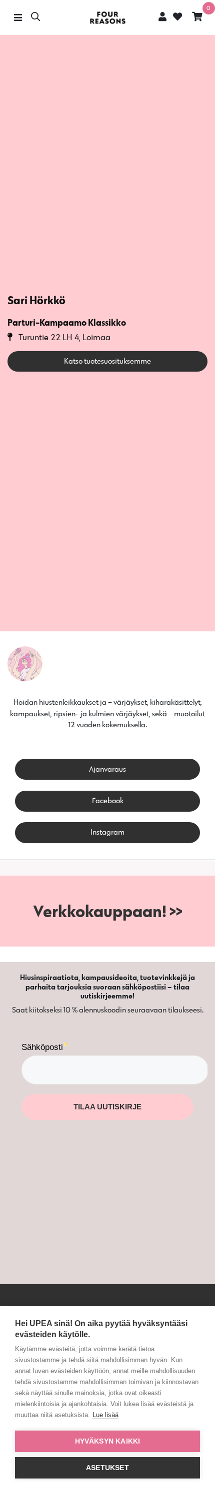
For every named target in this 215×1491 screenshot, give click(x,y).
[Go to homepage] (107, 17)
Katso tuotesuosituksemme (107, 361)
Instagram (107, 832)
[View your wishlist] (176, 17)
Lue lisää (105, 1415)
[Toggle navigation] (18, 17)
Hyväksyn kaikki (107, 1441)
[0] (197, 17)
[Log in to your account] (162, 16)
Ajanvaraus (107, 769)
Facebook (108, 800)
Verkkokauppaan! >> (107, 911)
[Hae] (35, 17)
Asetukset (107, 1468)
